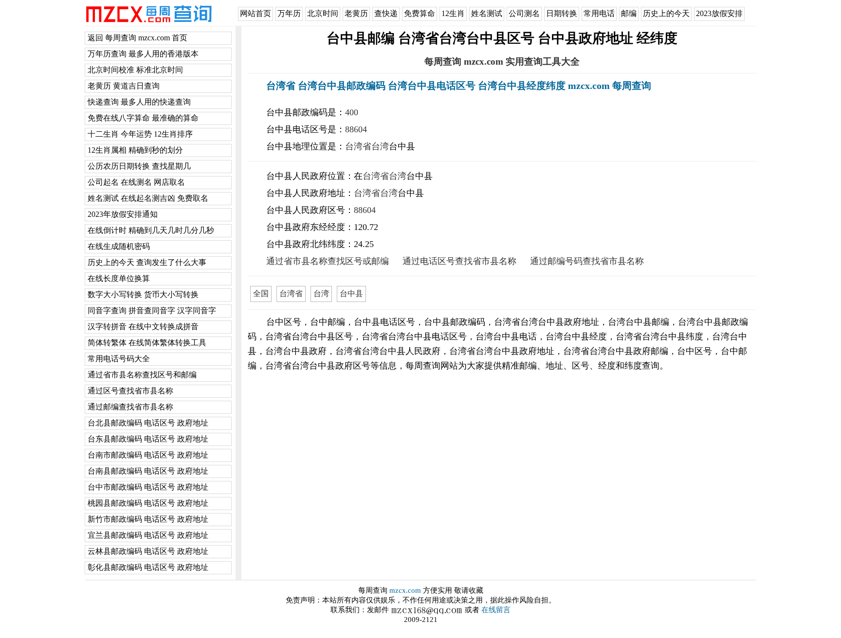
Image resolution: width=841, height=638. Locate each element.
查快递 (386, 13)
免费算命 (419, 13)
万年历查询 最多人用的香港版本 (143, 54)
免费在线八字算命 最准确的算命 (143, 118)
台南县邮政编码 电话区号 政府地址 (148, 471)
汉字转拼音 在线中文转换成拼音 (143, 326)
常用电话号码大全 (119, 358)
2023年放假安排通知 (123, 214)
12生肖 (453, 13)
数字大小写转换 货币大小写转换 (143, 294)
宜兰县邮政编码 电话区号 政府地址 (148, 535)
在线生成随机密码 (119, 246)
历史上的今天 (666, 13)
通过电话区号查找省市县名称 (459, 261)
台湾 (380, 146)
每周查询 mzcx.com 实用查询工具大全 (502, 61)
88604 (356, 129)
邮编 (629, 13)
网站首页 (255, 13)
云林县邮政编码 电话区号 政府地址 (148, 551)
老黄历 (356, 13)
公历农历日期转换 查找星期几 (139, 166)
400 (351, 112)
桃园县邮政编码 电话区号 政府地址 (148, 503)
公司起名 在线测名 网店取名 (136, 182)
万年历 (289, 13)
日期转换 (561, 13)
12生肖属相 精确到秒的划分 (135, 150)
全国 (261, 293)
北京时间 (322, 13)
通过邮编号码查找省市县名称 (587, 261)
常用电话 (599, 13)
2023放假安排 (719, 13)
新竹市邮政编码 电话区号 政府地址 (148, 519)
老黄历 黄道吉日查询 (124, 86)
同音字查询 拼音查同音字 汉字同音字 (152, 310)
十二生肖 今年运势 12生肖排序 (140, 134)
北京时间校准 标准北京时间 (135, 70)
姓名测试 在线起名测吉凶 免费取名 (148, 198)
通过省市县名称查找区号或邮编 (327, 261)
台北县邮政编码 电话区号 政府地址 (148, 423)
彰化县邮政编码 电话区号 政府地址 (148, 567)
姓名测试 (486, 13)
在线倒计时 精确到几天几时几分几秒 (151, 230)
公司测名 (524, 13)
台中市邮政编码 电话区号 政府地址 (148, 487)
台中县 (351, 293)
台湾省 (358, 146)
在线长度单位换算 (119, 278)
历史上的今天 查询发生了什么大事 (147, 262)
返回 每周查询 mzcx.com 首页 (137, 38)
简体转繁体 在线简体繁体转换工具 (147, 342)
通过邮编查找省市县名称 (130, 407)
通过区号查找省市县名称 (130, 391)
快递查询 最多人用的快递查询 (139, 102)
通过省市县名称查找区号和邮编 (142, 375)
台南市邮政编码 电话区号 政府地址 (148, 455)
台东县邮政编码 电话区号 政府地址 (148, 439)
